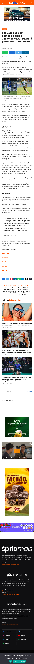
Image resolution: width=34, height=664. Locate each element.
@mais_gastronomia (8, 591)
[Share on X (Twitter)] (18, 52)
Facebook (5, 262)
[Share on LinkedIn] (25, 52)
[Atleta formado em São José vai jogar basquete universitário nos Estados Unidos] (17, 339)
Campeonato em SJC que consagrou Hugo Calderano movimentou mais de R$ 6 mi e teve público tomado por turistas (16, 379)
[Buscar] (31, 3)
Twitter (4, 266)
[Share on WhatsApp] (5, 52)
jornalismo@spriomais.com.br (10, 565)
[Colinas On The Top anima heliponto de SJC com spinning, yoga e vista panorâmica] (17, 312)
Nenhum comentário (19, 47)
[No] (32, 658)
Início (11, 25)
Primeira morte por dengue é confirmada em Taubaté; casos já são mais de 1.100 (9, 290)
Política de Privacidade (19, 661)
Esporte (4, 29)
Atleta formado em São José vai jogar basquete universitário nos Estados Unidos (16, 351)
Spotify (4, 270)
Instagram (5, 254)
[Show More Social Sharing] (30, 52)
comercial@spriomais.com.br (10, 594)
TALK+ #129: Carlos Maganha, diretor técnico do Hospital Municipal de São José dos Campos (24, 291)
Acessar (29, 391)
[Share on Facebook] (12, 52)
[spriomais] (17, 2)
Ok (10, 661)
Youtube (5, 258)
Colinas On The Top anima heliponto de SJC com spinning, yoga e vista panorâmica (17, 324)
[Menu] (3, 3)
